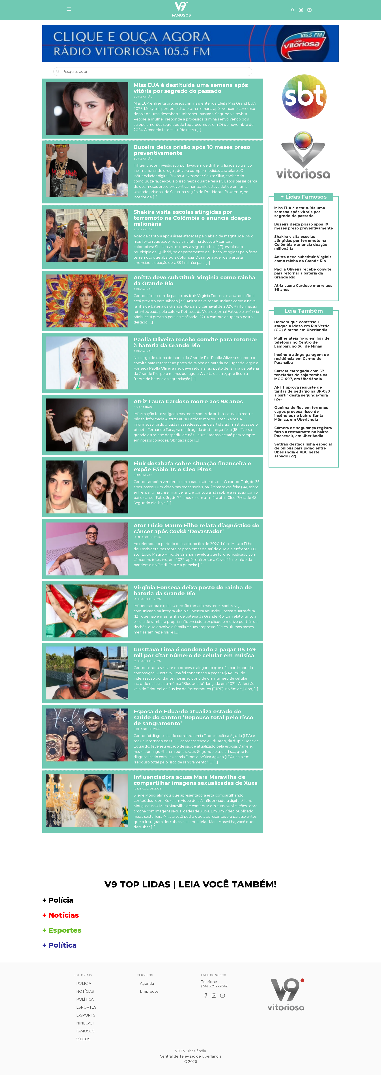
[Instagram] (301, 10)
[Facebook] (292, 10)
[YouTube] (309, 10)
